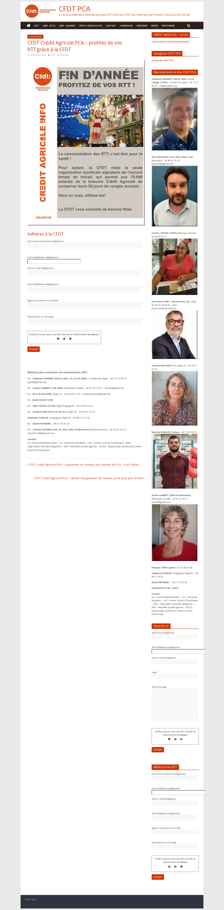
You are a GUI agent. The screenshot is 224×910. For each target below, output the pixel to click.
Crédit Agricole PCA (90, 25)
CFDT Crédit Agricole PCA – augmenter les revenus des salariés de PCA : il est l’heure (82, 464)
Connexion (126, 25)
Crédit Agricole (35, 36)
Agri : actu (49, 25)
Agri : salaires (67, 25)
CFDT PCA (74, 8)
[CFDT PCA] (40, 6)
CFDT (36, 25)
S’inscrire (142, 25)
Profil (154, 25)
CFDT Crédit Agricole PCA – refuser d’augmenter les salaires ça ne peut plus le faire (90, 478)
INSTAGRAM (168, 25)
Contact (111, 25)
